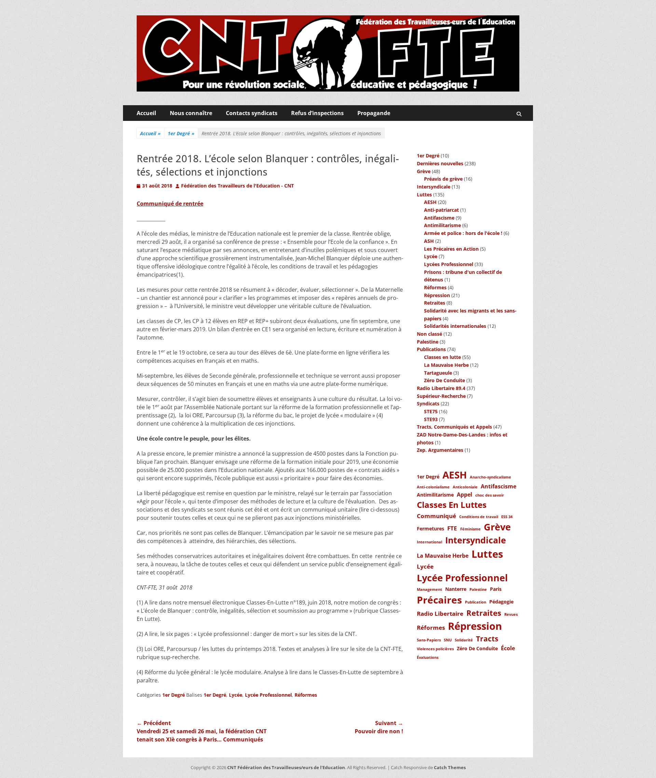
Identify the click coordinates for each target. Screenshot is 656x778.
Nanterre (455, 589)
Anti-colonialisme (433, 487)
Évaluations (427, 657)
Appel (464, 494)
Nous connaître (191, 113)
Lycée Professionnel (268, 695)
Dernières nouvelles (440, 163)
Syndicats (428, 403)
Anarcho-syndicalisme (490, 477)
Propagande (373, 113)
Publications (431, 349)
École (508, 648)
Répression (437, 295)
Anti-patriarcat (441, 210)
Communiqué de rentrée (170, 203)
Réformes (306, 695)
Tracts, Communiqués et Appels (454, 426)
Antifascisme (439, 217)
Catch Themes (450, 767)
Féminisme (470, 529)
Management (429, 589)
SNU (448, 640)
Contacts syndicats (251, 113)
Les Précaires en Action (451, 249)
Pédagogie (501, 601)
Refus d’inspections (317, 113)
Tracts (487, 638)
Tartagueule (438, 373)
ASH (429, 241)
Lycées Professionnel (448, 264)
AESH (430, 202)
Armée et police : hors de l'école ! (463, 233)
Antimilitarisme (442, 225)
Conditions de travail (478, 516)
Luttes (424, 194)
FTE (452, 528)
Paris (496, 589)
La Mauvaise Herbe (446, 365)
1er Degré (181, 133)
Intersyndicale (433, 186)
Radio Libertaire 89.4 (441, 388)
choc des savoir (489, 495)
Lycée (235, 695)
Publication (475, 602)
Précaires (439, 599)
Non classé (429, 334)
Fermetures (430, 528)
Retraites (434, 303)
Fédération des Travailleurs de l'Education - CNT (237, 185)
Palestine (427, 341)
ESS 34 (506, 516)
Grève (423, 171)
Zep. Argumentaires (440, 450)
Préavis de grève (443, 179)
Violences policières (435, 649)
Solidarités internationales (455, 326)
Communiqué (436, 516)
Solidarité (464, 640)
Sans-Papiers (429, 640)
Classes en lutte (442, 357)
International (429, 542)
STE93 (431, 419)
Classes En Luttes (452, 504)
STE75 (431, 411)
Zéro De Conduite (444, 380)
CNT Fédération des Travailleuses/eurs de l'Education (286, 767)
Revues (511, 614)
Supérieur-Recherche (441, 396)
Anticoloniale (465, 487)
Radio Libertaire (440, 613)
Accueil (146, 113)
